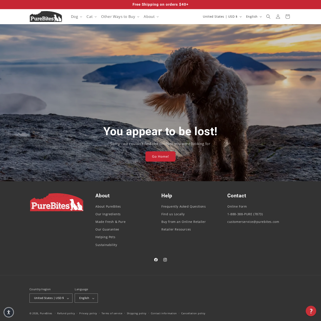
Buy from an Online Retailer (183, 222)
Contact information (164, 313)
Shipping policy (137, 313)
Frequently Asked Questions (183, 206)
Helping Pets (105, 237)
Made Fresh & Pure (110, 222)
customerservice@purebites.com (253, 222)
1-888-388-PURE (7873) (245, 214)
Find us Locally (173, 214)
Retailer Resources (176, 229)
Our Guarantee (107, 229)
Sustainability (106, 245)
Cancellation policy (193, 313)
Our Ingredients (108, 214)
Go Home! (160, 156)
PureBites (46, 313)
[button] (76, 17)
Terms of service (112, 313)
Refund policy (66, 313)
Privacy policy (88, 313)
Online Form (237, 206)
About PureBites (108, 206)
